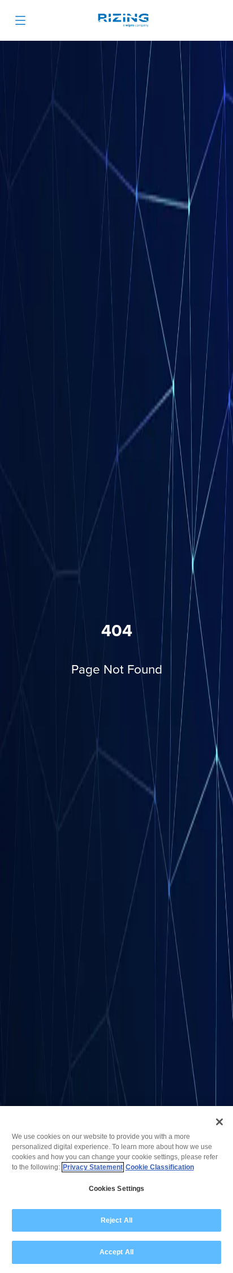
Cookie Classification (160, 1167)
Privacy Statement (93, 1167)
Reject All (116, 1220)
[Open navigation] (20, 20)
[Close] (219, 1121)
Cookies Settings (117, 1189)
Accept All (116, 1252)
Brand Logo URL (123, 22)
